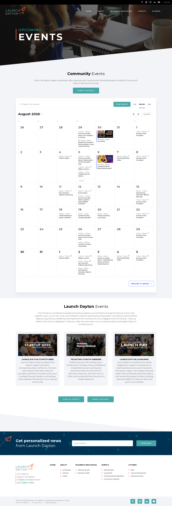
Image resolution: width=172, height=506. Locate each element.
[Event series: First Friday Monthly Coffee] (128, 156)
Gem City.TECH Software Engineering (66, 194)
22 (138, 209)
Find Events (122, 104)
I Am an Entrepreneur (138, 473)
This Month (146, 114)
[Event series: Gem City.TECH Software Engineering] (70, 191)
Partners (65, 473)
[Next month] (138, 114)
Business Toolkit (84, 473)
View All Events (71, 399)
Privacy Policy (37, 502)
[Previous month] (133, 114)
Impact (64, 476)
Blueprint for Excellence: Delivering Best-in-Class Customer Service (86, 144)
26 (80, 229)
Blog (132, 470)
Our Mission (66, 470)
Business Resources (121, 11)
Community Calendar (111, 479)
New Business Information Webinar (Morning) (142, 195)
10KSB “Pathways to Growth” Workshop (65, 216)
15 (137, 186)
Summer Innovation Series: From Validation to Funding (85, 135)
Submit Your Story (137, 476)
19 (79, 209)
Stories (156, 11)
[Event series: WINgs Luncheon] (90, 167)
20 (99, 209)
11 (60, 186)
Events (142, 11)
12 (79, 186)
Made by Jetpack (51, 502)
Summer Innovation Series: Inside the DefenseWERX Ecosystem (84, 201)
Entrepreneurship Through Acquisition (84, 216)
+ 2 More (81, 181)
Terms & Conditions (22, 502)
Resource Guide (84, 470)
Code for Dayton (64, 158)
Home (88, 11)
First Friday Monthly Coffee (123, 159)
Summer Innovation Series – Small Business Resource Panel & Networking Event (105, 261)
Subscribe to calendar (140, 283)
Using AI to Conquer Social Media (84, 245)
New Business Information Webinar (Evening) (84, 272)
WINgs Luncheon (83, 169)
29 (80, 127)
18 (60, 209)
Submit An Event (86, 90)
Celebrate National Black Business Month (105, 167)
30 (99, 127)
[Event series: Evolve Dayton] (90, 191)
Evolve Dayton (83, 193)
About (101, 11)
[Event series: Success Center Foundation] (148, 131)
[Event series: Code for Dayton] (70, 156)
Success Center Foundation (141, 134)
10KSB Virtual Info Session (84, 175)
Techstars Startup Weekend (114, 476)
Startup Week (109, 470)
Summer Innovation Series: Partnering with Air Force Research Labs (85, 161)
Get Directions (25, 483)
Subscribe (166, 2)
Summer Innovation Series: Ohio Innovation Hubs (85, 237)
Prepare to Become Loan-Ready (104, 216)
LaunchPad (101, 141)
